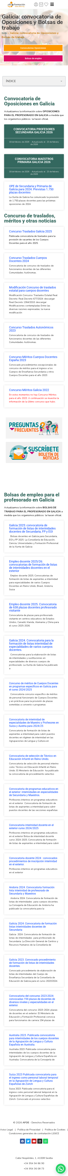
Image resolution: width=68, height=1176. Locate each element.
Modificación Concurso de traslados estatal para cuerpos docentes (32, 289)
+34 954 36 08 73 (34, 1168)
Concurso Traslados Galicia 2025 (30, 231)
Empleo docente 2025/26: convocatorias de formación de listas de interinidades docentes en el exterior (33, 566)
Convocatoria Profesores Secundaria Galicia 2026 (34, 131)
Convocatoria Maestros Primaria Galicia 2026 (34, 160)
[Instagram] (39, 1141)
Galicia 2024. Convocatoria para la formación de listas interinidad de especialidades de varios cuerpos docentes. (31, 645)
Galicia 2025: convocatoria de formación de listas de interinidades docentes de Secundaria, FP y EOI (32, 528)
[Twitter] (28, 1141)
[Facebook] (22, 1141)
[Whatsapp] (45, 1141)
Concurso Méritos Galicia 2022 (29, 390)
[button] (61, 81)
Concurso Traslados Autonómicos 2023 (31, 329)
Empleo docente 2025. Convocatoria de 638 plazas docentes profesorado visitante (33, 607)
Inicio (4, 33)
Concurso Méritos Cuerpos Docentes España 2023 (33, 358)
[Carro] (41, 4)
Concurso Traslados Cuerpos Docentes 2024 (28, 259)
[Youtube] (34, 1141)
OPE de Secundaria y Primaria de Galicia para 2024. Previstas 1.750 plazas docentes (31, 189)
